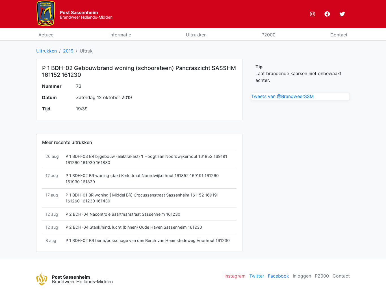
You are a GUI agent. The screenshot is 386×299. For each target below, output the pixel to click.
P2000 (268, 35)
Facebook (278, 276)
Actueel (46, 35)
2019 (68, 51)
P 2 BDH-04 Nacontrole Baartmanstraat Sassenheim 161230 (123, 214)
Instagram (235, 276)
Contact (339, 35)
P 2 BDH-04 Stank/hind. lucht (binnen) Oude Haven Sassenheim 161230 (134, 227)
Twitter (256, 276)
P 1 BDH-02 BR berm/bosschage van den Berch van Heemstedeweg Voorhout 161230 (148, 240)
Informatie (120, 35)
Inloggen (302, 276)
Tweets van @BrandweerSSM (282, 96)
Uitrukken (196, 35)
